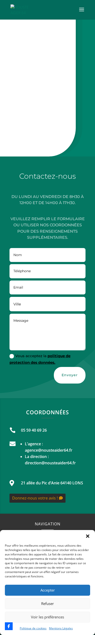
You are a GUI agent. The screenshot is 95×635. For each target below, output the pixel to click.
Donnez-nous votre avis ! (35, 498)
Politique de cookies (33, 628)
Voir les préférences (47, 616)
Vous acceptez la (40, 359)
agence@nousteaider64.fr (48, 450)
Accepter (47, 590)
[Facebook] (9, 626)
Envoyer (70, 375)
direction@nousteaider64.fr (50, 463)
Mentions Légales (61, 628)
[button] (87, 536)
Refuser (47, 603)
